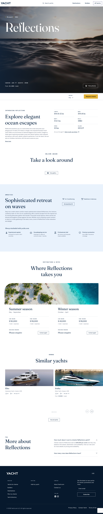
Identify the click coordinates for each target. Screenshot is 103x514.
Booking (10, 480)
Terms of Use (92, 508)
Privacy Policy (72, 508)
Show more (8, 141)
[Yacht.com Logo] (6, 3)
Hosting (33, 480)
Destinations (76, 3)
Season (70, 95)
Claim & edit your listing (71, 132)
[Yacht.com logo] (12, 473)
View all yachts (54, 420)
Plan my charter (12, 494)
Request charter (91, 96)
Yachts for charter (13, 484)
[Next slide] (91, 411)
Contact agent (43, 333)
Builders (87, 3)
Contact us (57, 487)
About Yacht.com (59, 484)
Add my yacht (35, 484)
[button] (7, 377)
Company (56, 480)
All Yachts (98, 3)
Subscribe (86, 494)
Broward (10, 17)
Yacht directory (12, 497)
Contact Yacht (82, 508)
